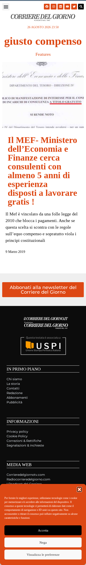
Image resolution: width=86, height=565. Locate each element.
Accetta (43, 530)
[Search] (81, 6)
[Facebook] (47, 6)
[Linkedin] (60, 6)
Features (43, 54)
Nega (43, 542)
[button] (79, 489)
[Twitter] (74, 6)
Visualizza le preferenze (43, 554)
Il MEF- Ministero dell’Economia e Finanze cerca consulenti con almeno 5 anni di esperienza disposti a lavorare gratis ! (42, 171)
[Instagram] (53, 6)
